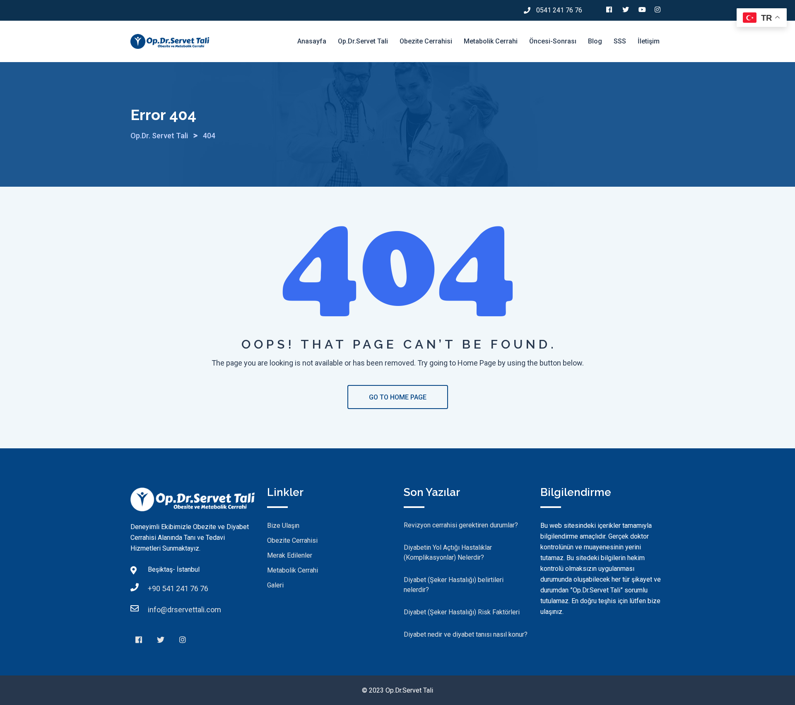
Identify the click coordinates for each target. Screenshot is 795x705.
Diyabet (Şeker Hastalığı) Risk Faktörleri (462, 612)
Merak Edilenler (289, 555)
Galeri (275, 585)
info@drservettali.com (184, 609)
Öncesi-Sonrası (552, 41)
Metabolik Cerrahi (491, 41)
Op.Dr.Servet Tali (363, 41)
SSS (620, 41)
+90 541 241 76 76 (178, 588)
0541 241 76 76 (559, 10)
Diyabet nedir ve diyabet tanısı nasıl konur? (466, 634)
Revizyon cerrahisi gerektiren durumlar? (461, 525)
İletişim (649, 41)
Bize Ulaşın (283, 525)
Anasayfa (311, 41)
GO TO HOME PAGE (397, 397)
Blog (595, 41)
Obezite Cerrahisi (426, 41)
